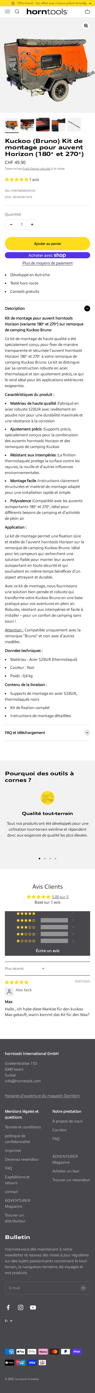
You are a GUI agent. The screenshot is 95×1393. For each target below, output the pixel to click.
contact (11, 1192)
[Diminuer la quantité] (11, 224)
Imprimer (13, 1150)
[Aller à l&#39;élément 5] (74, 125)
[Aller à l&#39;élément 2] (27, 125)
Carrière (59, 1130)
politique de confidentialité (17, 1139)
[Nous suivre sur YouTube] (33, 1307)
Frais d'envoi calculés (36, 168)
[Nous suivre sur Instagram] (20, 1307)
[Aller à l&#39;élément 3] (43, 125)
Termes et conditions (23, 1127)
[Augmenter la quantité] (32, 224)
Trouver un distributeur (15, 1218)
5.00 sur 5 (60, 897)
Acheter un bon (65, 1171)
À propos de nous (67, 1121)
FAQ (8, 1168)
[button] (17, 179)
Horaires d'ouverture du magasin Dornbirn (42, 1096)
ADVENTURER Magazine (17, 1203)
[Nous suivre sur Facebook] (8, 1307)
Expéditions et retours (17, 1180)
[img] (16, 982)
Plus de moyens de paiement (47, 263)
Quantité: (13, 214)
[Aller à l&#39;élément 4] (58, 125)
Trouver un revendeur (71, 1180)
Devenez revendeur (22, 1159)
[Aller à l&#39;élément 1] (12, 125)
